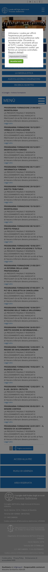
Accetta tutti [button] (16, 61)
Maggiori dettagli (15, 52)
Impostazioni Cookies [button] (17, 56)
